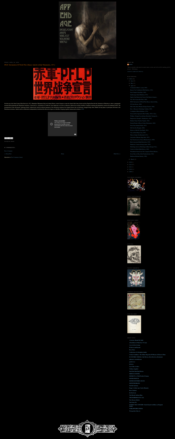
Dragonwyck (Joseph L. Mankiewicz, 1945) (141, 118)
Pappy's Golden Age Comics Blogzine (139, 388)
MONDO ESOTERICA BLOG (137, 381)
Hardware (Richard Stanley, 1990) (138, 156)
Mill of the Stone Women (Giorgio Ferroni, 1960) (142, 106)
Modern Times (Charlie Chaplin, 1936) (139, 121)
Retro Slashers (133, 390)
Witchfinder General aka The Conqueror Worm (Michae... (144, 151)
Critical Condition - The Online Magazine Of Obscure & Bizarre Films (147, 354)
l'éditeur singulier (133, 369)
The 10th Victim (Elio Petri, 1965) (138, 99)
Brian (130, 64)
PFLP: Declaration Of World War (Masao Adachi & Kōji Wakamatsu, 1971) (29, 65)
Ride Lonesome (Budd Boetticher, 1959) (140, 142)
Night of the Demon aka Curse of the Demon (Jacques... (143, 97)
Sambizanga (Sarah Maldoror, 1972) (139, 95)
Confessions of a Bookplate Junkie (138, 352)
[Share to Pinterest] (12, 138)
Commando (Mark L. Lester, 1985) (138, 87)
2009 (130, 171)
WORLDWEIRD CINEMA (136, 408)
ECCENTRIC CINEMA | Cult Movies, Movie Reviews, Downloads (146, 357)
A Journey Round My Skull (136, 340)
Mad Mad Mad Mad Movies (136, 371)
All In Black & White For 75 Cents (138, 342)
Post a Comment (8, 151)
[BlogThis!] (7, 138)
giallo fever (132, 362)
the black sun (132, 393)
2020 (130, 79)
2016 (130, 162)
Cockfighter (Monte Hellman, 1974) (139, 111)
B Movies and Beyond (134, 347)
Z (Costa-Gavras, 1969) (136, 104)
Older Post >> (117, 154)
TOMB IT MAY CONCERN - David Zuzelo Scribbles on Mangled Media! (146, 405)
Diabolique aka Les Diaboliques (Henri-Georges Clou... (143, 147)
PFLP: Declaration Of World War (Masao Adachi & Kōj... (144, 102)
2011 (130, 167)
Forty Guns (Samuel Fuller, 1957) (138, 125)
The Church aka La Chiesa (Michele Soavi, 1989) (142, 139)
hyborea (131, 364)
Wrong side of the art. (134, 411)
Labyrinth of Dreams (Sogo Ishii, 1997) (139, 137)
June (132, 81)
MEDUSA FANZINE (134, 373)
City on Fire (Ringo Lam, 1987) (138, 132)
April (132, 85)
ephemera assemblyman (135, 359)
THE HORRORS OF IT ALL (136, 397)
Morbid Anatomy (133, 385)
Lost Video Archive (134, 366)
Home (62, 154)
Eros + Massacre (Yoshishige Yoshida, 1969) (141, 109)
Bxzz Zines (132, 350)
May (132, 83)
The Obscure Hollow (134, 400)
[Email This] (5, 138)
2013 (130, 164)
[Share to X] (9, 138)
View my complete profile (135, 71)
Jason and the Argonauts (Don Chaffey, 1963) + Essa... (143, 113)
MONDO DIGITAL (134, 378)
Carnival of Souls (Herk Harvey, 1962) (139, 149)
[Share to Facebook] (10, 138)
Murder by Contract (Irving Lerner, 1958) (140, 144)
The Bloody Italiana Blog (135, 395)
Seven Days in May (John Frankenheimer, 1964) (142, 154)
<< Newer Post (7, 154)
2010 (130, 169)
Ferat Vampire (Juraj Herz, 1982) (138, 92)
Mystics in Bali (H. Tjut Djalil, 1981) (139, 130)
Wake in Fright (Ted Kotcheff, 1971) (139, 135)
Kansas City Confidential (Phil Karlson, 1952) (141, 90)
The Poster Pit (133, 402)
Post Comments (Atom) (17, 157)
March (132, 159)
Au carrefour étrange (134, 345)
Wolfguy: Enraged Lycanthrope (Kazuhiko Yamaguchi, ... (144, 116)
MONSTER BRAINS (134, 383)
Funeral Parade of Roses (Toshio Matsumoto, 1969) (142, 123)
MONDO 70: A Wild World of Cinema (139, 376)
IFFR (82, 109)
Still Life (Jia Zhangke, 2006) (137, 128)
